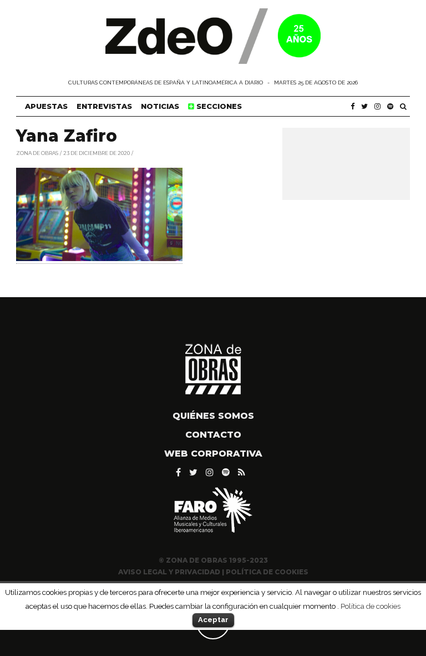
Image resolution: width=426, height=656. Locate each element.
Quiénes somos (213, 415)
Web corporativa (213, 453)
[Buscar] (403, 106)
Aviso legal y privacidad (169, 572)
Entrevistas (104, 106)
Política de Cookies (267, 572)
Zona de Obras (37, 152)
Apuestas (46, 106)
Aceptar (213, 619)
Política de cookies (370, 606)
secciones (218, 106)
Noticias (160, 106)
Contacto (213, 434)
